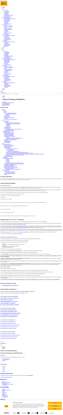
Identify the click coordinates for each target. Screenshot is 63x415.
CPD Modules (8, 124)
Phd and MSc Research (8, 155)
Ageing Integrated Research (10, 150)
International (6, 14)
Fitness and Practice (44, 221)
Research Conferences (7, 146)
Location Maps (9, 377)
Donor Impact (6, 43)
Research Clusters (7, 147)
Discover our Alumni (7, 44)
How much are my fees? (8, 16)
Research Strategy (7, 20)
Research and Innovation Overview (9, 18)
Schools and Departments (8, 29)
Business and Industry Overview (9, 35)
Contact (3, 390)
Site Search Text (3, 93)
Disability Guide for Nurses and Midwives (11, 167)
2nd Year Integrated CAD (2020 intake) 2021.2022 (8, 311)
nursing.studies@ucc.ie (6, 358)
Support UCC (6, 42)
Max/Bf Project (10, 149)
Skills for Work (6, 37)
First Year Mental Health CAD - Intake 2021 (7, 303)
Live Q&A (8, 126)
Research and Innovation (6, 144)
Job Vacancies (6, 31)
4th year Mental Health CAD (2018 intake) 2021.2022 (8, 336)
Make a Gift (6, 46)
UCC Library (6, 30)
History (5, 27)
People (5, 111)
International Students (7, 127)
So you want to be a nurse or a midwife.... (10, 119)
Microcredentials (6, 56)
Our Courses (6, 10)
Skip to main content (3, 0)
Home (3, 109)
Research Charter (7, 19)
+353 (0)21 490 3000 (3, 377)
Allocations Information (6, 104)
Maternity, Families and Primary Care (12, 148)
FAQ (3, 143)
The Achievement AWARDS (10, 171)
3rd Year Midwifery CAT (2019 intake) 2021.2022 (8, 328)
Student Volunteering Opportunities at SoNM (13, 169)
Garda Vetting (23, 224)
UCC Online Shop (5, 396)
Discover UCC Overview (8, 25)
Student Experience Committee (9, 168)
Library (3, 391)
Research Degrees (7, 128)
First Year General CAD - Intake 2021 (6, 299)
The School (4, 110)
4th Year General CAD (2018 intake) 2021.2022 (7, 333)
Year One (7, 159)
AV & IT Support (7, 115)
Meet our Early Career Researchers (13, 151)
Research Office (6, 21)
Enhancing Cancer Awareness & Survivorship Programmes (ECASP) (17, 152)
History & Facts (6, 116)
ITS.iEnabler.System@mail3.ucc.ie (23, 226)
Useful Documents (7, 142)
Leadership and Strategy (8, 28)
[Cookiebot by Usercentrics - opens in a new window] (6, 413)
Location (3, 360)
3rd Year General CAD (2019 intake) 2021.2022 (7, 321)
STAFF (3, 389)
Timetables (4, 394)
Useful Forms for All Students (9, 166)
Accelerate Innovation (7, 39)
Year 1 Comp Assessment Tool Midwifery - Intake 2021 (9, 304)
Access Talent (6, 36)
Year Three (8, 161)
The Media (6, 118)
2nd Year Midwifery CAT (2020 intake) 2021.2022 (8, 316)
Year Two (7, 160)
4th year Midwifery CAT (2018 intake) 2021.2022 (8, 338)
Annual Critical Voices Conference (9, 173)
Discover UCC (4, 383)
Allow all (54, 402)
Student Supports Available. (17, 233)
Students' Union (4, 395)
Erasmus (7, 114)
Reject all (54, 408)
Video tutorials (6, 140)
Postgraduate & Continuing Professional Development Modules (14, 163)
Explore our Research (7, 64)
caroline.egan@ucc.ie (34, 279)
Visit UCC (6, 72)
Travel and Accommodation (8, 134)
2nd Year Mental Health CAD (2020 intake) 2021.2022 (9, 314)
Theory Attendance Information (9, 164)
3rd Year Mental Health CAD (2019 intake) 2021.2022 (8, 326)
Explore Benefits (7, 45)
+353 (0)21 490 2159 (5, 359)
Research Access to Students (8, 156)
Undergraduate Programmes (8, 158)
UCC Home (4, 101)
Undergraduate (6, 12)
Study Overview (6, 11)
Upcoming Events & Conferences (9, 172)
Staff (3, 89)
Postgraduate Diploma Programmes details (12, 122)
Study (3, 120)
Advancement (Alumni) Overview (9, 41)
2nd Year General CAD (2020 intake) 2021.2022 (8, 309)
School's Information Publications (9, 117)
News (5, 112)
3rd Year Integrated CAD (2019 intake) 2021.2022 (8, 323)
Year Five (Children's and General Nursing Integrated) (14, 162)
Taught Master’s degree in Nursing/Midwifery (13, 123)
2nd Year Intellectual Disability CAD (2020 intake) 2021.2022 (10, 313)
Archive (5, 174)
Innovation (6, 22)
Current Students (5, 157)
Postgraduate (6, 13)
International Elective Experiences (9, 136)
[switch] (28, 413)
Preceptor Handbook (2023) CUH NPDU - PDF (10, 285)
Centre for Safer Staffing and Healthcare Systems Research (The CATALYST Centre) (19, 153)
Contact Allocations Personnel (9, 135)
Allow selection (54, 405)
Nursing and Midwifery (6, 103)
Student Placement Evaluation (9, 133)
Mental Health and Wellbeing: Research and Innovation (15, 154)
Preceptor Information (7, 141)
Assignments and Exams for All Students (10, 165)
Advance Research (7, 38)
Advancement (4, 384)
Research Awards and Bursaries (9, 145)
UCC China (6, 33)
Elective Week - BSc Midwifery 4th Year (12, 138)
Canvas (3, 393)
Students (3, 7)
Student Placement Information (9, 132)
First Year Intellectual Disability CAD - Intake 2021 (8, 301)
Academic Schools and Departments (8, 102)
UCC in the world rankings (8, 26)
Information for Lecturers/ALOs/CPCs (10, 139)
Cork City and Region (7, 32)
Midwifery (8, 125)
